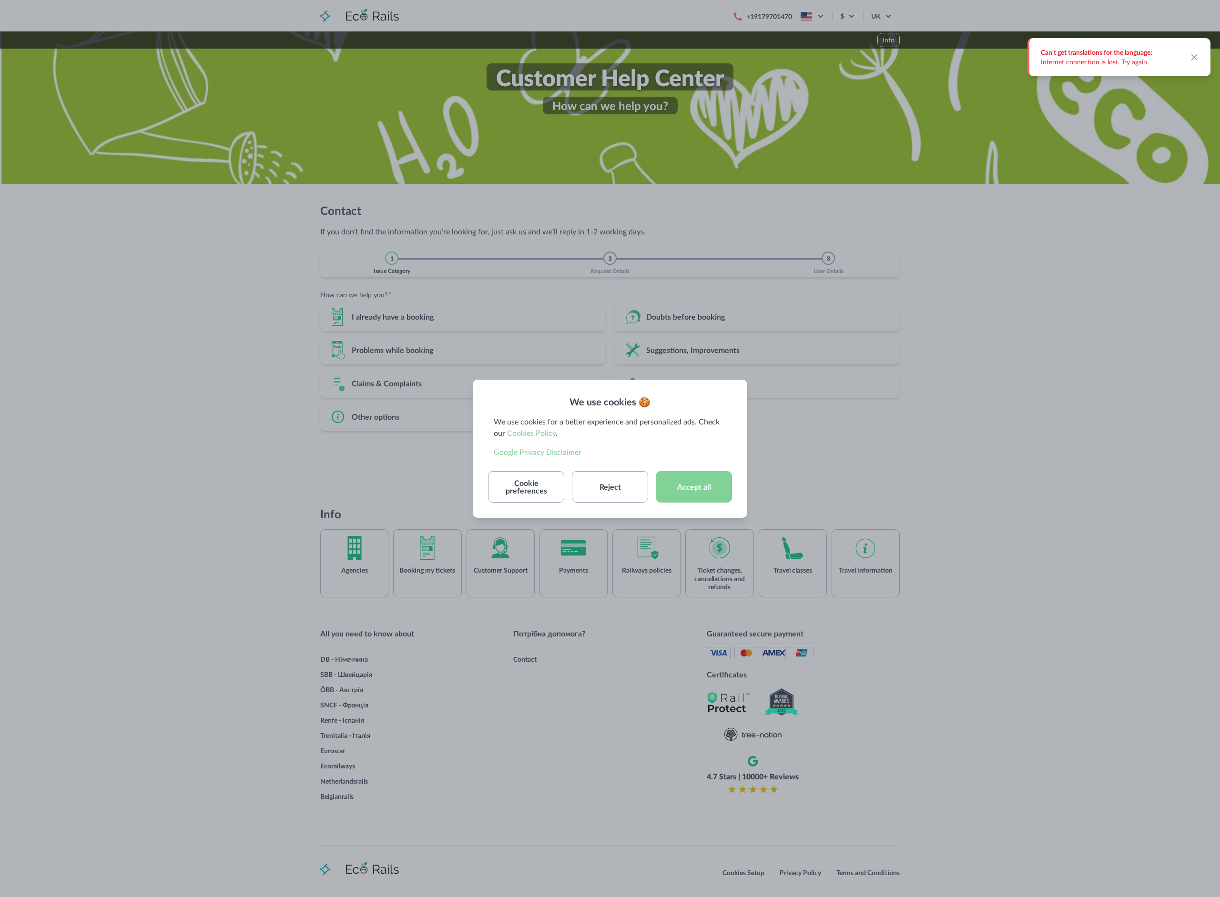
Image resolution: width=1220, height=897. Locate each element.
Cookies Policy (531, 432)
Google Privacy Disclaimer (537, 451)
